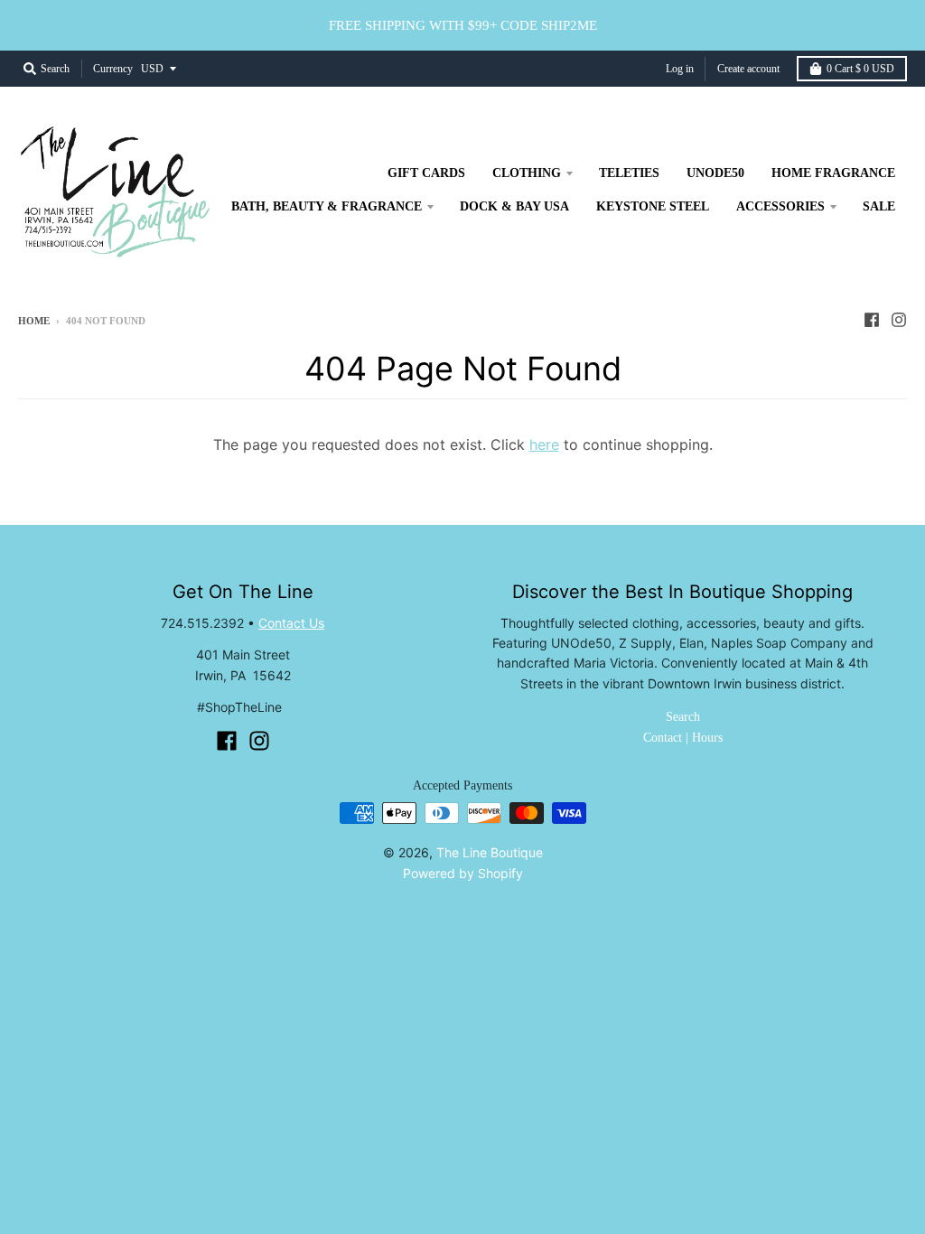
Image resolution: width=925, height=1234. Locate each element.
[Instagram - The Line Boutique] (899, 320)
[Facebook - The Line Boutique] (872, 320)
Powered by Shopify (463, 873)
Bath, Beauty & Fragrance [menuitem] (326, 206)
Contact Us (291, 623)
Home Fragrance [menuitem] (833, 173)
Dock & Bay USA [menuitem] (514, 206)
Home (34, 320)
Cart (860, 68)
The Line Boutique (489, 852)
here (544, 444)
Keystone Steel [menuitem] (652, 206)
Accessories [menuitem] (780, 206)
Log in (680, 68)
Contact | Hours (683, 737)
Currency (113, 68)
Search (683, 717)
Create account (748, 68)
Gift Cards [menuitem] (426, 173)
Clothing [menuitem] (526, 173)
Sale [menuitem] (879, 206)
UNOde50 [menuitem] (715, 173)
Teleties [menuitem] (629, 173)
